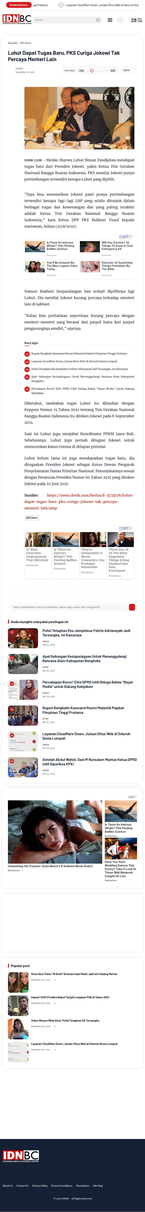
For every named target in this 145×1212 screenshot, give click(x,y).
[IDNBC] (17, 23)
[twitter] (123, 1186)
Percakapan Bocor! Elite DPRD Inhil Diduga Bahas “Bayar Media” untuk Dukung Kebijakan (82, 391)
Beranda (12, 43)
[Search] (98, 20)
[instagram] (129, 1186)
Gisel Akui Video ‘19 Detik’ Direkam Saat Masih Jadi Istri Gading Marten (74, 974)
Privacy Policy (40, 1185)
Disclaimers (82, 1185)
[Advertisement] (72, 922)
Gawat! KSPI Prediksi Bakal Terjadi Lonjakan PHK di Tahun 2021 (70, 997)
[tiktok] (134, 1186)
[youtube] (140, 1186)
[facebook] (118, 1186)
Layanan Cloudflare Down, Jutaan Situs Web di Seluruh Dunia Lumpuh (68, 5)
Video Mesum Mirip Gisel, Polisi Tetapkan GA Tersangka (65, 1020)
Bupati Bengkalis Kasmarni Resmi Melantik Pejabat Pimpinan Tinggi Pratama (79, 353)
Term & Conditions (61, 1185)
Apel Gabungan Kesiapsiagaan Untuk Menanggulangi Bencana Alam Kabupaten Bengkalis (82, 379)
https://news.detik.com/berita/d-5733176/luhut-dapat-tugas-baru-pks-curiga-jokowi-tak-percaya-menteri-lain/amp (79, 501)
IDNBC (65, 1198)
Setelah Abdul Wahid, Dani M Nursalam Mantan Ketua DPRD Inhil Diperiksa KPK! (89, 761)
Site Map (98, 1185)
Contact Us (22, 1185)
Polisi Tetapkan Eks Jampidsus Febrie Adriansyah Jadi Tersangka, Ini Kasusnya (79, 369)
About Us (8, 1185)
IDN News (25, 43)
